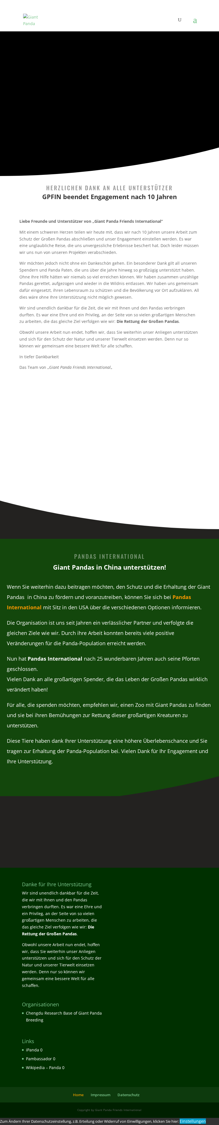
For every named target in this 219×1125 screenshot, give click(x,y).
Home (78, 1094)
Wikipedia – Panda (43, 1067)
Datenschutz (128, 1094)
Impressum (100, 1094)
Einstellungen (193, 1121)
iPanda (32, 1050)
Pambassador (39, 1058)
